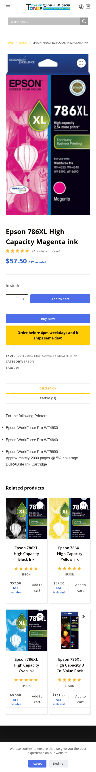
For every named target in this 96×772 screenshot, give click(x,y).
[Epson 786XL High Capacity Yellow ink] (69, 518)
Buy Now (48, 318)
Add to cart (60, 299)
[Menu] (8, 7)
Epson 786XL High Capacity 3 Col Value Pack (69, 665)
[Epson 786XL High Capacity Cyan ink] (26, 630)
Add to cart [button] (37, 587)
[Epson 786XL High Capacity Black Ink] (26, 518)
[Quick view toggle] (40, 505)
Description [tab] (48, 388)
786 (16, 367)
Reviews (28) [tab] (48, 398)
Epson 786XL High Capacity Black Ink (26, 553)
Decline (58, 763)
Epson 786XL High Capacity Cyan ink (26, 665)
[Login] (81, 6)
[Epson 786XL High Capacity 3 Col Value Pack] (69, 630)
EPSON (29, 361)
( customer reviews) (46, 251)
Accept (37, 763)
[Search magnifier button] (84, 21)
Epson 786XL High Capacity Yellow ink (69, 553)
